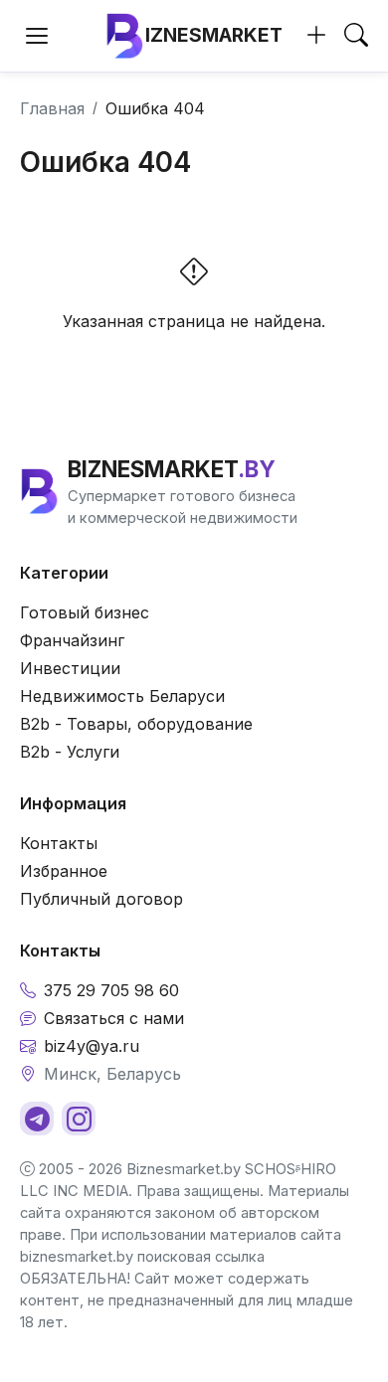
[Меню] (37, 36)
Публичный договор (101, 899)
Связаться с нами (114, 1018)
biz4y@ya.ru (91, 1046)
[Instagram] (79, 1118)
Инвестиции (70, 668)
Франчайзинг (72, 640)
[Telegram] (37, 1118)
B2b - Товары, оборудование (136, 724)
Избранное (63, 871)
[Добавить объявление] (316, 36)
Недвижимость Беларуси (122, 696)
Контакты (58, 843)
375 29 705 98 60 (111, 990)
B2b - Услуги (69, 752)
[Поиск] (356, 36)
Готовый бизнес (84, 612)
